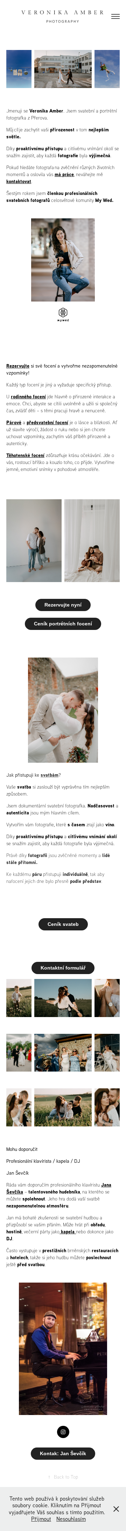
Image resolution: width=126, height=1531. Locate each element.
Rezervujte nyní (63, 605)
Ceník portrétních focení (63, 623)
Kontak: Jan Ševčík (63, 1453)
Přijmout (41, 1518)
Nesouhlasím (71, 1518)
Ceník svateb (63, 924)
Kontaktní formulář (63, 968)
